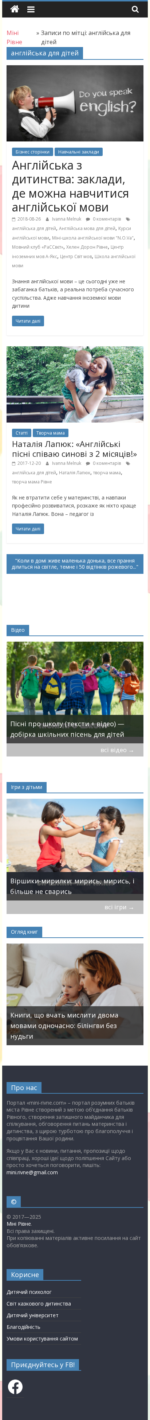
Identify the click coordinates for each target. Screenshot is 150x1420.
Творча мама (50, 433)
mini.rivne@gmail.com (32, 1172)
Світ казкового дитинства (39, 1303)
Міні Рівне (19, 1223)
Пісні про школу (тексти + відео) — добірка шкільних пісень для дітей (67, 729)
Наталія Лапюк (74, 473)
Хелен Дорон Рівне (87, 247)
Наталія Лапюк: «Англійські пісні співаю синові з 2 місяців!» (74, 448)
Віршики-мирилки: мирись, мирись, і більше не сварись (72, 886)
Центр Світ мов (76, 256)
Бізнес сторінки (33, 152)
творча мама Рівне (32, 482)
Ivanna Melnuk (67, 219)
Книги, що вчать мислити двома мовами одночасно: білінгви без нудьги (64, 1025)
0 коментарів (106, 219)
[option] (75, 692)
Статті (22, 433)
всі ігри (119, 907)
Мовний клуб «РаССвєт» (37, 247)
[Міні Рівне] (15, 9)
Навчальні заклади (78, 152)
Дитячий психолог (29, 1291)
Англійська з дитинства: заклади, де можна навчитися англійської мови (70, 186)
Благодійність (23, 1326)
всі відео (117, 750)
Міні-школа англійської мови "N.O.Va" (93, 238)
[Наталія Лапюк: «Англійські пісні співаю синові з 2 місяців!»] (75, 351)
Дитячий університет (33, 1315)
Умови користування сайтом (42, 1338)
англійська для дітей (34, 228)
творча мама (107, 473)
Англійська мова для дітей (87, 228)
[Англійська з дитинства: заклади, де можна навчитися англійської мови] (75, 70)
